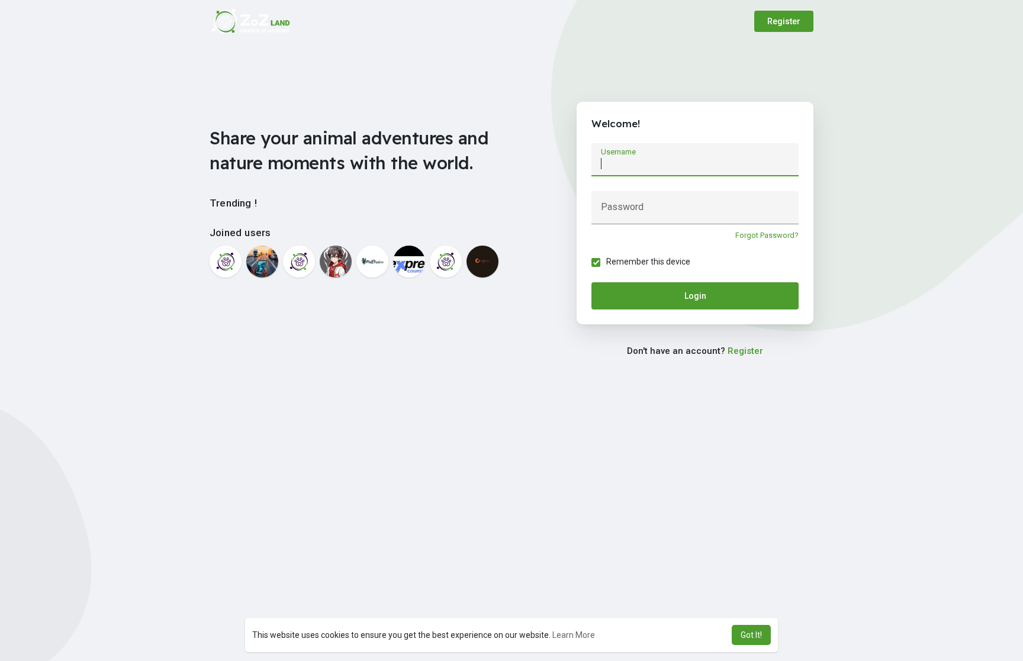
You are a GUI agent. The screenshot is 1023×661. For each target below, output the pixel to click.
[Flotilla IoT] (262, 262)
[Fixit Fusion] (372, 262)
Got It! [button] (751, 635)
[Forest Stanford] (226, 262)
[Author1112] (336, 262)
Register (783, 21)
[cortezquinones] (299, 262)
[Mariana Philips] (446, 262)
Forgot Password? (767, 235)
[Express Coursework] (409, 262)
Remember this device (648, 261)
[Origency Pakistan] (482, 262)
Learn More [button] (573, 635)
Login (695, 296)
